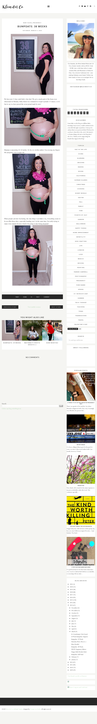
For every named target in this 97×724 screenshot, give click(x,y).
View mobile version (34, 307)
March (73, 631)
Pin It (38, 296)
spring (81, 289)
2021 (71, 584)
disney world (81, 193)
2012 (71, 662)
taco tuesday (81, 302)
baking (81, 167)
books (81, 171)
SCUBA (80, 153)
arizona (80, 162)
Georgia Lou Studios (35, 709)
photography (81, 276)
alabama (80, 158)
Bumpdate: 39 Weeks (77, 639)
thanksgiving (81, 315)
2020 (71, 587)
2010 (71, 667)
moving (81, 263)
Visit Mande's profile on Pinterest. (77, 676)
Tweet (17, 296)
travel (81, 320)
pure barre (80, 285)
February (74, 657)
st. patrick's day (81, 293)
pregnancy (37, 22)
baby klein (27, 22)
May (73, 626)
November (75, 610)
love (81, 254)
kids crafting (81, 241)
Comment (47, 296)
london (81, 250)
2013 (71, 605)
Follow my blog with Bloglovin (11, 409)
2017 (71, 595)
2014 (71, 602)
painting (81, 267)
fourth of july (81, 215)
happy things (80, 228)
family (81, 206)
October (74, 613)
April (73, 629)
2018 (71, 592)
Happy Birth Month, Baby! (79, 652)
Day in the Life (81, 149)
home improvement (81, 232)
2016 (71, 597)
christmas (81, 184)
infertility (81, 236)
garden (81, 219)
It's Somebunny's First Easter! (79, 634)
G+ (31, 296)
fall (81, 202)
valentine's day (81, 324)
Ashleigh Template (18, 709)
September (75, 616)
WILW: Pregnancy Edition (78, 649)
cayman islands (80, 180)
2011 (71, 665)
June (73, 623)
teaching (81, 306)
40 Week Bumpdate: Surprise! (79, 636)
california (81, 175)
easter (81, 197)
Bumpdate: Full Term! (77, 654)
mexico (81, 258)
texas (81, 311)
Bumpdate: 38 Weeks (77, 647)
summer (81, 298)
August (74, 618)
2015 (71, 600)
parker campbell (81, 271)
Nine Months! (75, 644)
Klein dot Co (9, 709)
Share (25, 296)
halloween (81, 223)
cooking (80, 188)
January (74, 659)
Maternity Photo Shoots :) (78, 642)
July (73, 621)
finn (81, 210)
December (75, 608)
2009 (71, 670)
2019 (71, 589)
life (81, 245)
